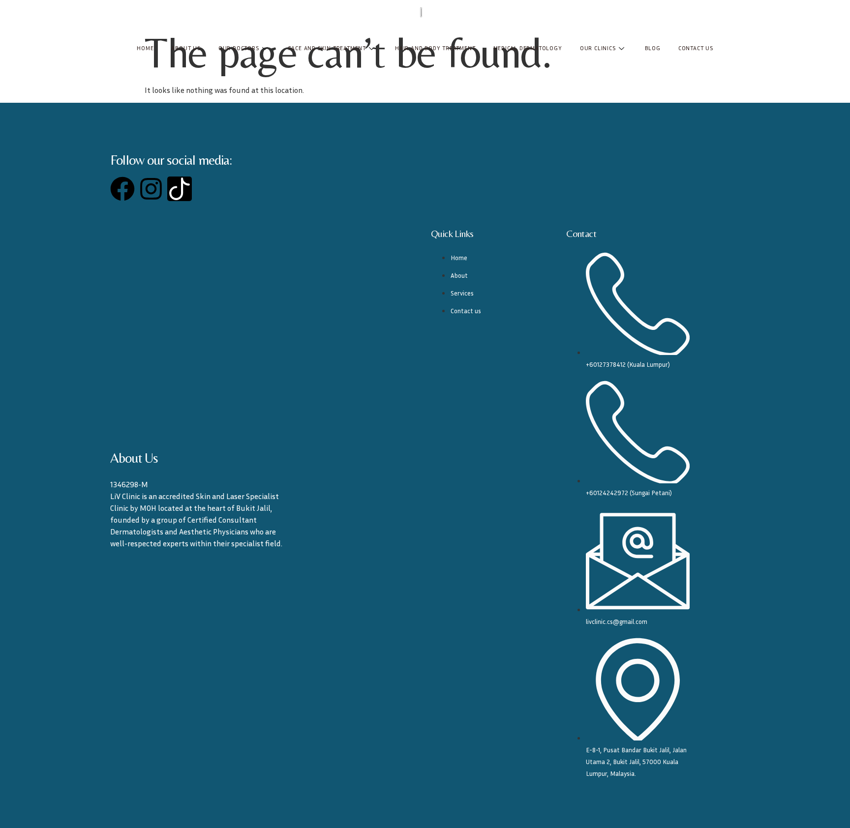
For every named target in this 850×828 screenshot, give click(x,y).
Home (145, 48)
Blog (653, 48)
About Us (185, 48)
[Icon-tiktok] (179, 189)
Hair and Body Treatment (435, 48)
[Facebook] (122, 189)
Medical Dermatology (527, 48)
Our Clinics (598, 48)
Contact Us (695, 48)
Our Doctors (238, 48)
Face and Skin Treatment (327, 48)
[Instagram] (151, 189)
